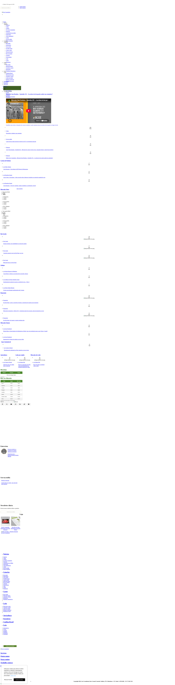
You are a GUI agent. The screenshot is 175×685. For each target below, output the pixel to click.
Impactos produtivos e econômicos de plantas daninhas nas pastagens (12, 450)
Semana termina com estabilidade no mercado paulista (15, 243)
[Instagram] (16, 404)
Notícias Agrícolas (5, 480)
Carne (5, 63)
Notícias (6, 24)
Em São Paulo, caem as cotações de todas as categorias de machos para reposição (20, 302)
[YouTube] (11, 404)
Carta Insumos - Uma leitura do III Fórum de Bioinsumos (15, 169)
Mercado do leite (7, 606)
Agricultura (6, 81)
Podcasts (8, 147)
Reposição (8, 62)
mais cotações (20, 188)
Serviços (3, 653)
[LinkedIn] (20, 404)
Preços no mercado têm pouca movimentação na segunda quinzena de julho (24, 366)
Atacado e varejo (7, 607)
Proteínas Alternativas (8, 599)
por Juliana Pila (21, 362)
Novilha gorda (9, 48)
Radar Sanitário (6, 569)
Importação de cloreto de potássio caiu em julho (13, 339)
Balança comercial (7, 610)
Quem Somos (23, 6)
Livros (4, 629)
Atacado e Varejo (7, 596)
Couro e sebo (9, 50)
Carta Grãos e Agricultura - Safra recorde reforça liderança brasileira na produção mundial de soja (24, 177)
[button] (15, 401)
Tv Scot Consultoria (7, 560)
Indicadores (8, 45)
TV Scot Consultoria (10, 96)
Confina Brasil (8, 622)
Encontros (6, 82)
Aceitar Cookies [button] (19, 679)
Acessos (5, 630)
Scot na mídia (9, 139)
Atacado (8, 55)
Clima (7, 131)
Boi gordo (8, 43)
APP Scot (6, 84)
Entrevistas (5, 564)
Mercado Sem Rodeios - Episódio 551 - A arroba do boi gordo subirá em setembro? (29, 94)
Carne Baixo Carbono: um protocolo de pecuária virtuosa (15, 273)
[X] (7, 404)
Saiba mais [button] (13, 675)
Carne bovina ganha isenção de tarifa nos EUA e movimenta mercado (21, 141)
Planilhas (5, 631)
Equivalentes (9, 57)
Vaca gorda (8, 46)
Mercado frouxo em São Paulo (9, 262)
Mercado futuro (9, 52)
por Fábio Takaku (7, 166)
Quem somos (5, 656)
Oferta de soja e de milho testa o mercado (8, 365)
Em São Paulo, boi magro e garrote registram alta (13, 320)
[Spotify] (29, 404)
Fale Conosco (23, 7)
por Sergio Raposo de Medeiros (10, 271)
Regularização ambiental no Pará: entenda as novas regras (16, 350)
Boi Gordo (3, 234)
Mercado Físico (5, 189)
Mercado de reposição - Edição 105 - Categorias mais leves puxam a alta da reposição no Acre (23, 310)
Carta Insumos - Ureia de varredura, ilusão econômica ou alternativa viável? (19, 185)
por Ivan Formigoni (7, 328)
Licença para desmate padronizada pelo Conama (13, 290)
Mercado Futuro (5, 323)
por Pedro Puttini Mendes (8, 287)
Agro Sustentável (6, 342)
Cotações (6, 42)
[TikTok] (24, 404)
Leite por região (20, 355)
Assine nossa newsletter (6, 7)
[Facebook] (2, 404)
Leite (7, 58)
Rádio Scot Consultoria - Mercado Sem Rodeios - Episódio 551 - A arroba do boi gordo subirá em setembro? (29, 158)
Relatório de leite (7, 611)
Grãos (7, 60)
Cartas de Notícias (6, 160)
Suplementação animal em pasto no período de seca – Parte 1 (16, 282)
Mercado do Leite (35, 355)
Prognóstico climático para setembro (14, 133)
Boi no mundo (9, 53)
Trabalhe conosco (7, 663)
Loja (5, 89)
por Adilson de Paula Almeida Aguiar (11, 279)
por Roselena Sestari (7, 175)
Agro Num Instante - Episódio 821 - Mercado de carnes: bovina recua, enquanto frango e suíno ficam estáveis (29, 149)
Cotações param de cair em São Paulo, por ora (13, 253)
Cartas (4, 566)
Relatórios (5, 633)
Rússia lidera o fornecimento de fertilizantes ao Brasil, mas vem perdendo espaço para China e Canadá (25, 331)
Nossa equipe (5, 659)
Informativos (6, 628)
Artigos (3, 265)
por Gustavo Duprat (8, 347)
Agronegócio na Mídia (8, 563)
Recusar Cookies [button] (8, 679)
